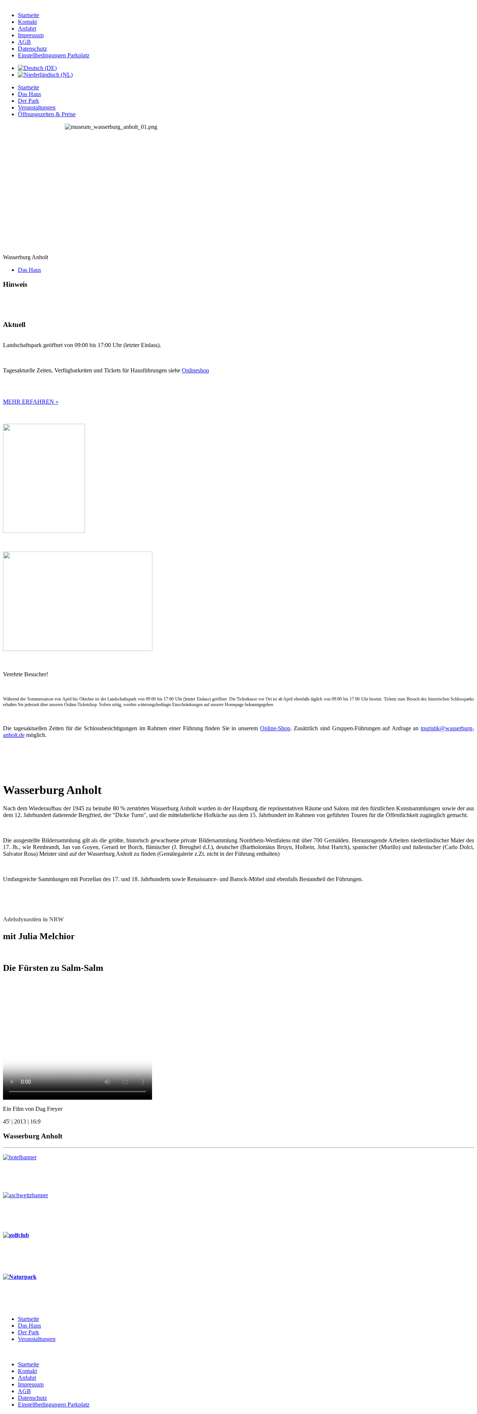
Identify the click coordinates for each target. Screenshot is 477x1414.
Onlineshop (195, 370)
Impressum (31, 35)
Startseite (28, 15)
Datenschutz (32, 48)
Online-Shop (275, 728)
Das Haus (29, 94)
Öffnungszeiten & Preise (47, 114)
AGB (24, 42)
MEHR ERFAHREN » (31, 401)
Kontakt (27, 22)
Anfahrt (27, 28)
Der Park (28, 101)
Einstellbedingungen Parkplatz (53, 55)
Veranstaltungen (37, 107)
